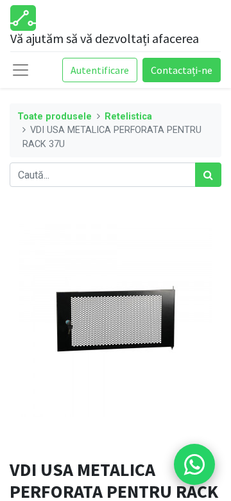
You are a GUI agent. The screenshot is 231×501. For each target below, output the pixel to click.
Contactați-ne (181, 70)
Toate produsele (54, 116)
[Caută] (208, 175)
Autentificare (100, 70)
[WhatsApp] (194, 464)
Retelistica (128, 116)
